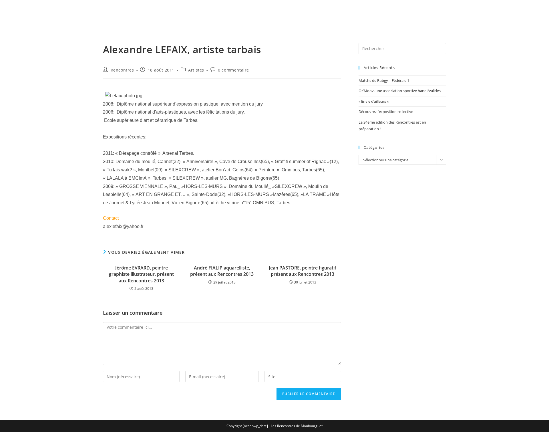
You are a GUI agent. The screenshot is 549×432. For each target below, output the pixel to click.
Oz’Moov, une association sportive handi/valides (400, 90)
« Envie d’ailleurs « (374, 101)
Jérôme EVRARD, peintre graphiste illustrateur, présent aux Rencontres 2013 (141, 274)
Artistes (196, 70)
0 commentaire (233, 70)
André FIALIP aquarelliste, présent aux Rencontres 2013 (222, 271)
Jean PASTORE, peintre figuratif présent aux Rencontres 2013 (302, 271)
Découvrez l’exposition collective (386, 111)
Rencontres (122, 70)
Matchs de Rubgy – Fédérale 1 (384, 80)
